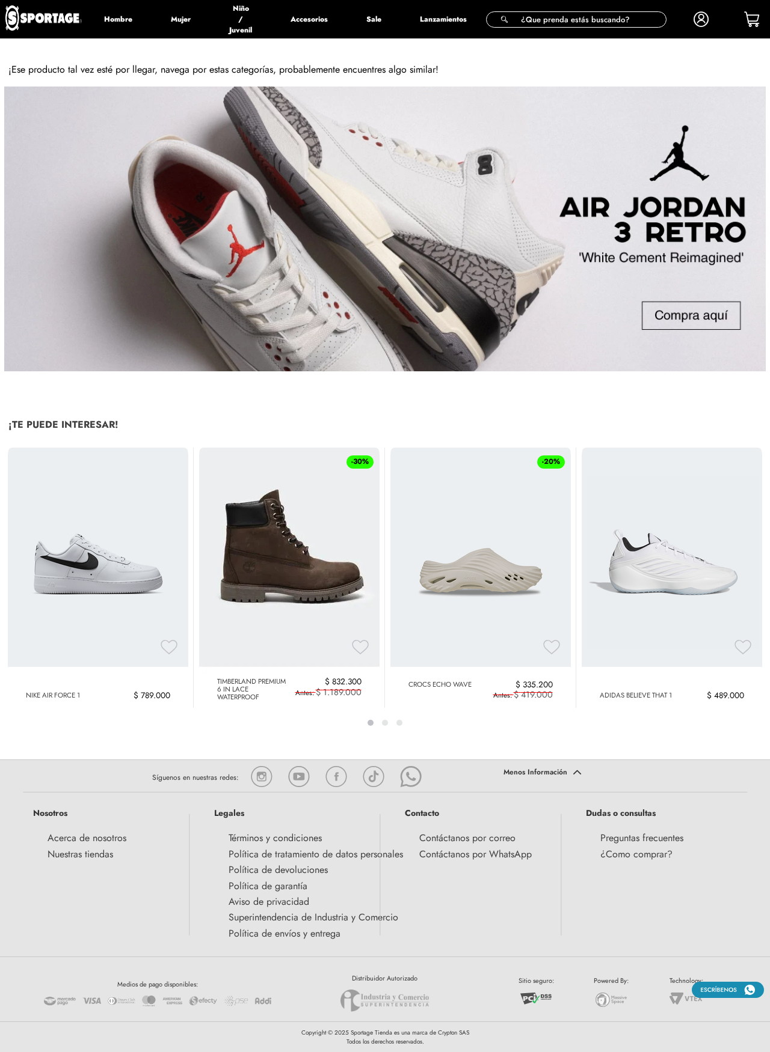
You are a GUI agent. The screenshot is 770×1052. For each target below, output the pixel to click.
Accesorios (309, 19)
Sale (373, 19)
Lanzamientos (443, 19)
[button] (576, 19)
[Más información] (634, 773)
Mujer (181, 19)
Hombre (118, 19)
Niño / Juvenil (240, 19)
